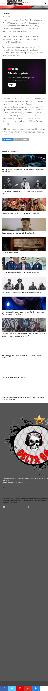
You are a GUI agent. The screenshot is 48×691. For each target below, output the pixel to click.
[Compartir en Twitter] (12, 688)
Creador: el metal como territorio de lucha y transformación (21, 272)
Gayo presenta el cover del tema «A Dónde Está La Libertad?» (21, 292)
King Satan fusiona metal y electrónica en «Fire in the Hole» (21, 213)
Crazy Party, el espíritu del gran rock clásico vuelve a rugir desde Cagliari (22, 192)
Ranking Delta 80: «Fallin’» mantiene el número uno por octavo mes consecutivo (23, 171)
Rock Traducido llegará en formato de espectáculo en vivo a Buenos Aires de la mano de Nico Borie (23, 313)
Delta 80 (5, 13)
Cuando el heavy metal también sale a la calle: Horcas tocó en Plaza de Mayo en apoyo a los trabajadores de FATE (23, 335)
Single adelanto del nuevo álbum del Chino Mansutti (18, 233)
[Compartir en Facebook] (4, 688)
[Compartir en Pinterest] (20, 688)
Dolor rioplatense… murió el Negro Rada (14, 377)
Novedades (24, 139)
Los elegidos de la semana (10, 253)
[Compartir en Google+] (28, 688)
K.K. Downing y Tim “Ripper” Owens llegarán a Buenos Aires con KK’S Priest (23, 357)
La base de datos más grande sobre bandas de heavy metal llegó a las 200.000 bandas (23, 398)
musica (16, 139)
